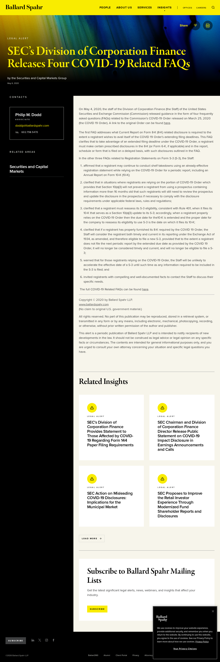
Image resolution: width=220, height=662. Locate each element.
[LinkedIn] (33, 640)
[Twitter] (39, 640)
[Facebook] (53, 640)
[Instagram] (46, 640)
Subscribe (15, 640)
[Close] (213, 611)
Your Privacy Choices (185, 648)
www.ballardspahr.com (94, 304)
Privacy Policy (202, 641)
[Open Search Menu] (213, 7)
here (167, 123)
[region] (185, 632)
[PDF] (208, 25)
